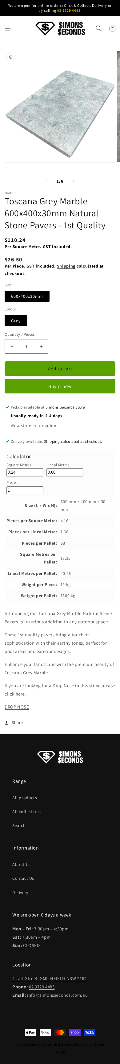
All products (24, 797)
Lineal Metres (57, 465)
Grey (16, 320)
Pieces (11, 482)
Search (19, 825)
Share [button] (17, 722)
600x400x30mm (27, 296)
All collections (26, 811)
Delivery (20, 892)
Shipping (66, 266)
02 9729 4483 (69, 10)
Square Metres (18, 465)
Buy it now (60, 386)
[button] (7, 28)
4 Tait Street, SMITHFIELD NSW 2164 (49, 978)
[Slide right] (73, 181)
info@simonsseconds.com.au (57, 995)
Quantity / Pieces (20, 334)
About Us (21, 864)
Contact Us (23, 878)
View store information (33, 425)
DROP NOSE (17, 707)
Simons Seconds (44, 1044)
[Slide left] (46, 181)
